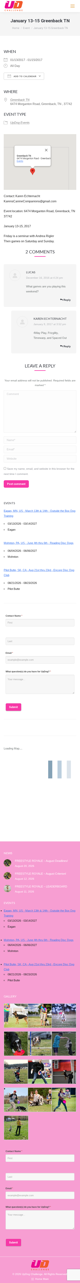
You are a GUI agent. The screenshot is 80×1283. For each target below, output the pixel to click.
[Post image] (7, 863)
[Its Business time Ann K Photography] (16, 1043)
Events (20, 161)
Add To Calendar (24, 76)
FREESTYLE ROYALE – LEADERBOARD (41, 886)
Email (9, 653)
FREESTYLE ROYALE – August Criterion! (40, 873)
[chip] (64, 1043)
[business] (16, 1099)
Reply (67, 299)
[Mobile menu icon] (72, 6)
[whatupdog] (40, 1071)
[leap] (64, 1099)
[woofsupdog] (16, 1127)
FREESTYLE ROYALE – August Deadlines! (41, 860)
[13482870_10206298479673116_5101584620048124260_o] (40, 1043)
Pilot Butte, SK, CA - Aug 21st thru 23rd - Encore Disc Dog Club (39, 572)
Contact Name (14, 616)
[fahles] (40, 1099)
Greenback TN (20, 99)
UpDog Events (20, 122)
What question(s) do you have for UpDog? (28, 671)
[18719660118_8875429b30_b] (16, 1015)
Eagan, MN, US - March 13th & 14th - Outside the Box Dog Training (39, 513)
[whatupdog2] (64, 1071)
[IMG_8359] (40, 1015)
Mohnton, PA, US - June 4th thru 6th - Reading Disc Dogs (38, 543)
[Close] (46, 150)
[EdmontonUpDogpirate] (64, 1015)
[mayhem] (16, 1071)
